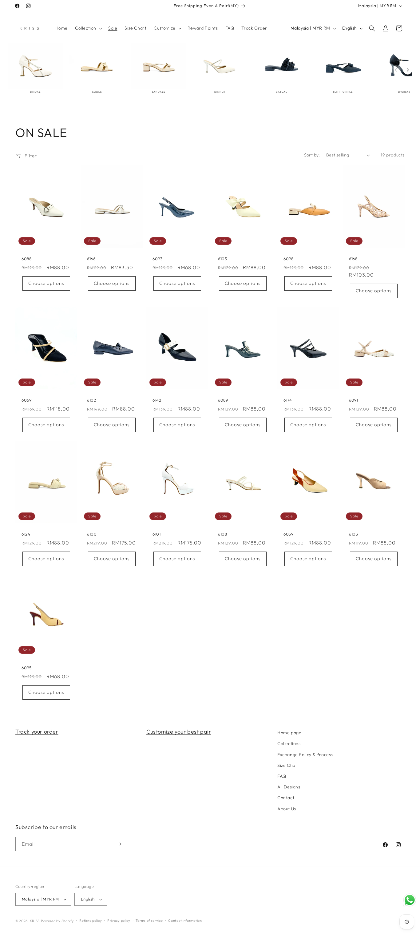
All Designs (288, 787)
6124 (26, 534)
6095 (26, 667)
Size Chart (288, 765)
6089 (223, 400)
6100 (92, 534)
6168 (353, 258)
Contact (285, 797)
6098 (288, 258)
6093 (157, 258)
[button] (88, 28)
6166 (91, 258)
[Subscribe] (119, 844)
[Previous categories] (396, 70)
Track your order (36, 731)
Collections (289, 743)
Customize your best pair (178, 731)
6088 (26, 258)
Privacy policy (118, 920)
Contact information (185, 920)
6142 (157, 400)
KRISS (35, 921)
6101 (156, 534)
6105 (222, 258)
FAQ (281, 776)
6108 (222, 534)
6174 (287, 400)
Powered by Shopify (57, 921)
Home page (289, 732)
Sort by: (312, 155)
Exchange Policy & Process (305, 754)
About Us (286, 809)
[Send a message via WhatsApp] (409, 900)
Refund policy (90, 920)
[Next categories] (407, 70)
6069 (26, 400)
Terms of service (149, 920)
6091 (353, 400)
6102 (91, 400)
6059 (288, 534)
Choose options (46, 283)
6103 (353, 534)
